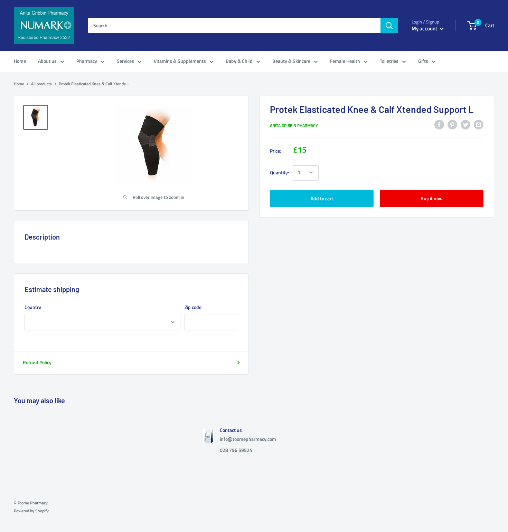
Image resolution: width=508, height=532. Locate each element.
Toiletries (389, 61)
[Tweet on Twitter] (465, 125)
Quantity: (279, 172)
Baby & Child (239, 61)
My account (425, 28)
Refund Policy (37, 362)
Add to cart (322, 198)
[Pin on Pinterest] (452, 125)
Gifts (423, 61)
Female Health (345, 61)
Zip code (193, 307)
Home (20, 61)
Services (125, 61)
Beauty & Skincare (291, 61)
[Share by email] (478, 125)
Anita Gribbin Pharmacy (294, 125)
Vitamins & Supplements (180, 61)
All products (41, 83)
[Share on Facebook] (439, 125)
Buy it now (432, 198)
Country (33, 307)
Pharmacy (86, 61)
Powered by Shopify (31, 510)
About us (47, 61)
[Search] (389, 25)
